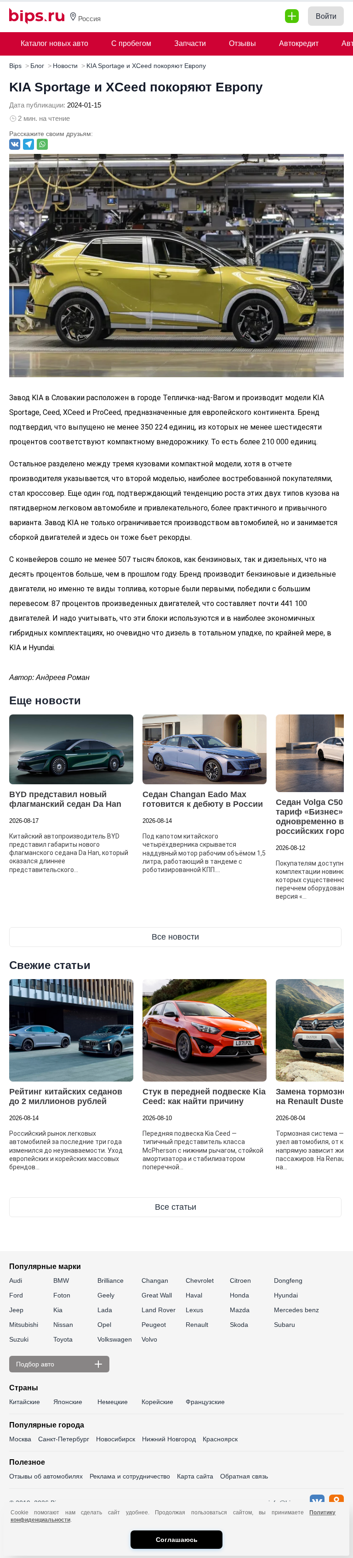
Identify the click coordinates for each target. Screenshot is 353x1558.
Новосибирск (115, 1439)
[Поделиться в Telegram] (28, 144)
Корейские (157, 1401)
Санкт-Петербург (63, 1439)
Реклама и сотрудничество (130, 1476)
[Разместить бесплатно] (292, 16)
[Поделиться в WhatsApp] (42, 144)
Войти (326, 16)
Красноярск (220, 1439)
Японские (67, 1401)
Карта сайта (195, 1476)
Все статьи (175, 1207)
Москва (20, 1439)
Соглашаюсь (177, 1539)
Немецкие (112, 1401)
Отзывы (242, 43)
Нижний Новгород (169, 1439)
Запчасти (190, 43)
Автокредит (299, 43)
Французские (205, 1401)
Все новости (175, 936)
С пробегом (131, 43)
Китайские (24, 1401)
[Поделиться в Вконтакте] (14, 144)
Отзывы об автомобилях (46, 1476)
